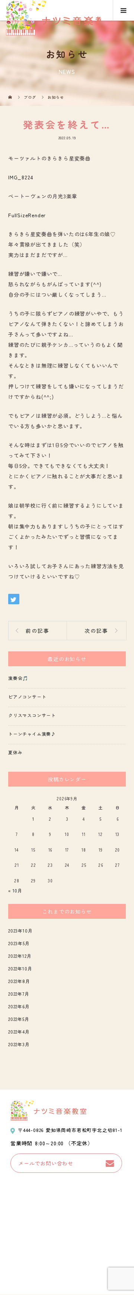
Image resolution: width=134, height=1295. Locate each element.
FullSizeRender (27, 215)
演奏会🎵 (18, 678)
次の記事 (96, 630)
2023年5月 (19, 943)
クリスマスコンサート (32, 715)
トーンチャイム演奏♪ (32, 734)
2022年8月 (19, 981)
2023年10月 (20, 930)
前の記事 (38, 630)
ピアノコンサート (27, 696)
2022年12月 (19, 956)
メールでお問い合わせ (45, 1163)
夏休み (15, 752)
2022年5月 (18, 1019)
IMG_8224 (20, 177)
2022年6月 (19, 1006)
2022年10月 (20, 968)
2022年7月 (18, 993)
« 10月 (15, 890)
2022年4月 (19, 1031)
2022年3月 (19, 1044)
